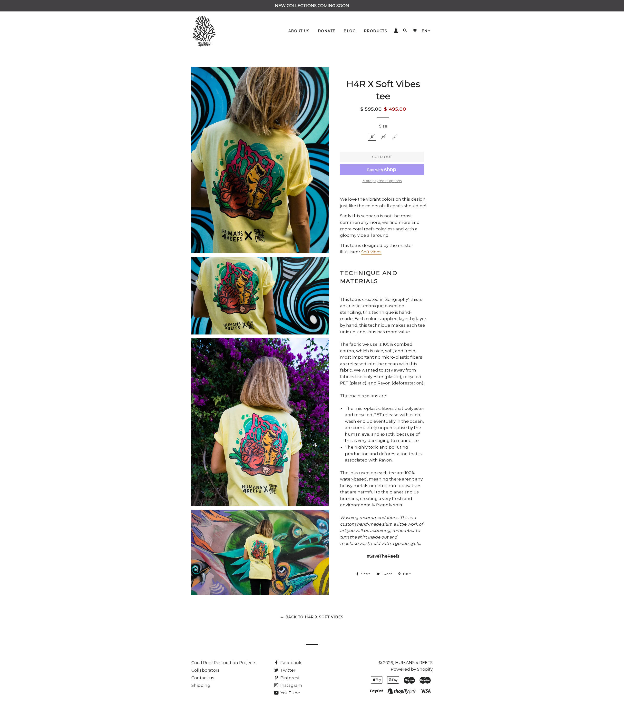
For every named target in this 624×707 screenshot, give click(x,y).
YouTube (290, 692)
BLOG (350, 31)
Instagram (290, 685)
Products (375, 31)
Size (383, 126)
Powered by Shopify (412, 669)
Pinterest (289, 677)
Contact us (202, 677)
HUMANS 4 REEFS (414, 662)
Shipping (200, 685)
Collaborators (205, 670)
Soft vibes (371, 251)
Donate (326, 31)
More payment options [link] (382, 181)
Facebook (290, 662)
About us (299, 31)
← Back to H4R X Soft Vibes (311, 617)
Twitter (287, 670)
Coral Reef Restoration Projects (223, 662)
